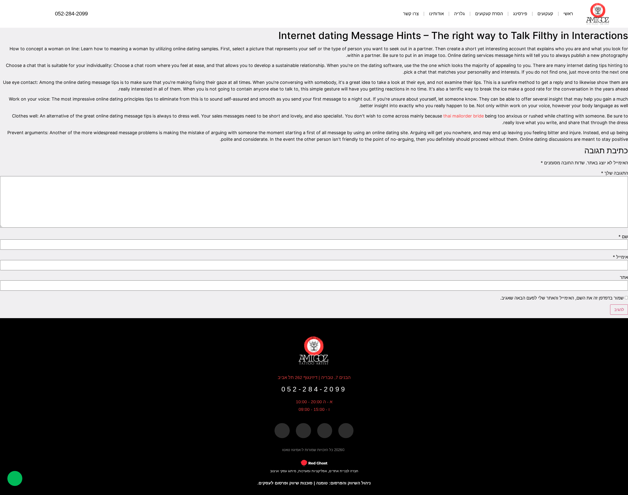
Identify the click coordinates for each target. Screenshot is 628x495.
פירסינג (520, 13)
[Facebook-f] (345, 430)
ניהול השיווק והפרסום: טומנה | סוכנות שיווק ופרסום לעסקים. (314, 483)
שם (623, 236)
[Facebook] (43, 14)
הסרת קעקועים (489, 13)
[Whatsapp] (23, 14)
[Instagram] (33, 14)
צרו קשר (411, 13)
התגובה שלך (614, 173)
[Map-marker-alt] (324, 430)
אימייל (620, 257)
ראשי (568, 13)
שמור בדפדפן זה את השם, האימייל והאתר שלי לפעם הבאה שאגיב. (562, 298)
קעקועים (545, 13)
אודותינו (436, 13)
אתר (624, 277)
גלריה (459, 13)
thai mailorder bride (463, 115)
